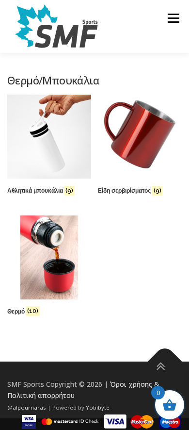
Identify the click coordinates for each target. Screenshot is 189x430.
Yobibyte (98, 407)
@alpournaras (27, 407)
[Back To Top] (165, 361)
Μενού (173, 18)
